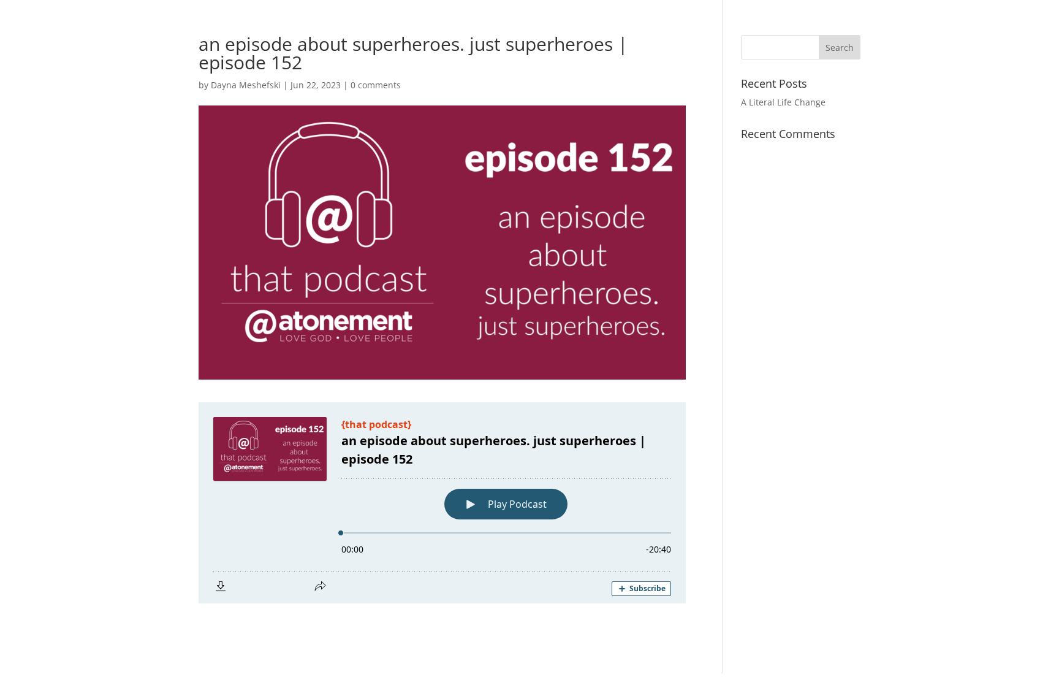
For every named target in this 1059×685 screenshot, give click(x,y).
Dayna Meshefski (246, 85)
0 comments (376, 85)
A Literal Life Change (783, 102)
